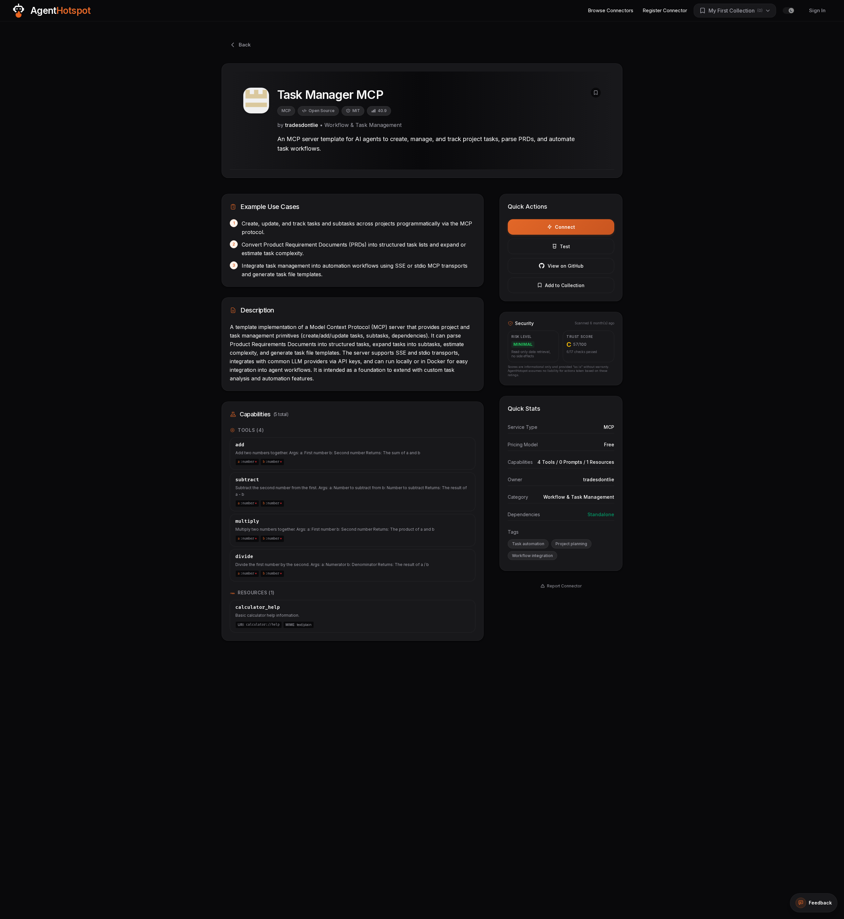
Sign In (817, 10)
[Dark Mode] (789, 10)
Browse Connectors (610, 10)
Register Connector (665, 10)
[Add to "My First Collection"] (595, 92)
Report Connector (564, 585)
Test (565, 246)
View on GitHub (566, 266)
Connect (565, 227)
